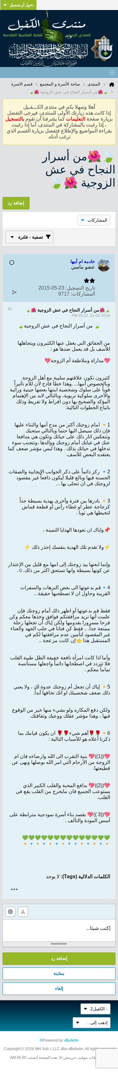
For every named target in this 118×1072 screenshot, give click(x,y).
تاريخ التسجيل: (80, 288)
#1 (10, 309)
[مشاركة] (14, 292)
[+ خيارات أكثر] (14, 889)
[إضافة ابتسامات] (10, 912)
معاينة (59, 973)
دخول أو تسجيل (21, 5)
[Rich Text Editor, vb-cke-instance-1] (59, 930)
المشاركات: (83, 293)
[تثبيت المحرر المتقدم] (23, 912)
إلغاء (59, 988)
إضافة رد (59, 958)
